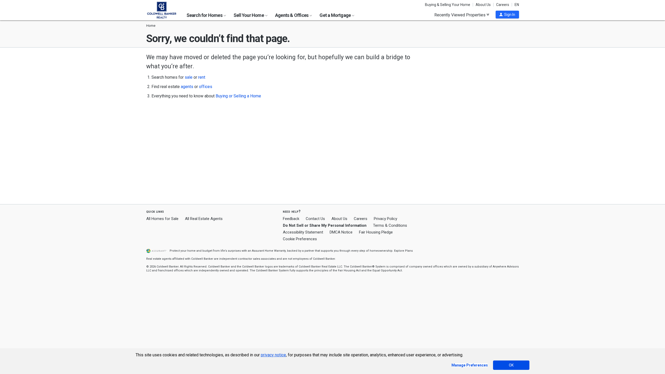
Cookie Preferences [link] (300, 239)
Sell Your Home (249, 15)
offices (205, 86)
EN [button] (517, 5)
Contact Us (315, 218)
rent (201, 77)
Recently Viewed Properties (460, 14)
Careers (502, 4)
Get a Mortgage (335, 15)
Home (150, 26)
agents (187, 86)
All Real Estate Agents (204, 218)
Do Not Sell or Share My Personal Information (325, 225)
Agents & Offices (292, 15)
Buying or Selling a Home (238, 96)
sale (188, 77)
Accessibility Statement (303, 232)
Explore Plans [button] (403, 250)
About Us (483, 4)
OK (511, 365)
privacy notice (273, 354)
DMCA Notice (341, 232)
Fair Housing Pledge (376, 232)
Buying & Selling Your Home (447, 4)
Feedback (291, 219)
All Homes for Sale (162, 218)
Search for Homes (205, 15)
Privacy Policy (385, 218)
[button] (507, 14)
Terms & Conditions (390, 225)
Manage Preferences (469, 365)
